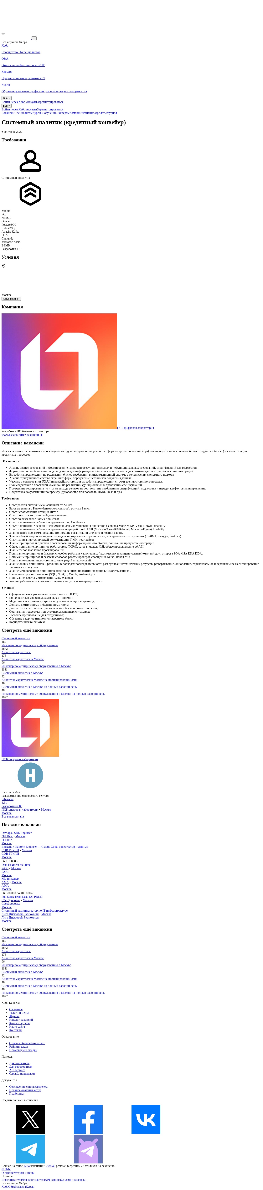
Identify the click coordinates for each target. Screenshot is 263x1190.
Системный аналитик (16, 638)
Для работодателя (20, 1066)
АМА (5, 882)
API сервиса (17, 1070)
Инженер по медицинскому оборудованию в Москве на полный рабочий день (53, 693)
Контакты (15, 1030)
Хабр (5, 1186)
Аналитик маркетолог (16, 652)
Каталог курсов (19, 1023)
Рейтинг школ (18, 1046)
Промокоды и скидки (23, 1050)
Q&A (11, 1186)
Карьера (20, 1186)
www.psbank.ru (11, 434)
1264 (26, 1165)
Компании (76, 112)
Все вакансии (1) (32, 434)
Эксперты (63, 112)
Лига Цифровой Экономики (20, 914)
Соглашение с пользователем (28, 1086)
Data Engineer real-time (16, 864)
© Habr (6, 1169)
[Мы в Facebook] (88, 1132)
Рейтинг (88, 112)
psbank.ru (7, 799)
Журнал (112, 112)
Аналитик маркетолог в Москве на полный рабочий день (39, 679)
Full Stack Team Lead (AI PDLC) (22, 896)
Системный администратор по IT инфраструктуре (35, 910)
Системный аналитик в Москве (22, 673)
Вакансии (8, 112)
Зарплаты (100, 112)
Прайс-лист (16, 1093)
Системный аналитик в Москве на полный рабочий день (39, 686)
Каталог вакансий (21, 1019)
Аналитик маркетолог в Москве (23, 659)
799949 (50, 1165)
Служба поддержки (22, 1073)
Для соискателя (19, 1063)
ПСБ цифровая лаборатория (135, 427)
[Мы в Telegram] (30, 1162)
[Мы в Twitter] (30, 1132)
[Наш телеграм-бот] (88, 1162)
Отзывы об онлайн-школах (27, 1043)
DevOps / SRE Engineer (17, 832)
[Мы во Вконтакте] (146, 1132)
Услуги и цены (19, 1012)
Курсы (30, 1186)
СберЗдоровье (11, 900)
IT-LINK (7, 836)
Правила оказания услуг (25, 1090)
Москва (46, 809)
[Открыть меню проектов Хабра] (3, 33)
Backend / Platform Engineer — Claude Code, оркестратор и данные (45, 846)
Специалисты (23, 112)
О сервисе (16, 1009)
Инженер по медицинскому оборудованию (30, 645)
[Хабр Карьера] (17, 38)
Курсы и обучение (44, 112)
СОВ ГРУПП (10, 850)
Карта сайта (17, 1026)
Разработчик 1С (12, 806)
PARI (5, 868)
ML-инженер (10, 878)
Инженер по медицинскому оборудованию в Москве (36, 666)
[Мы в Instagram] (204, 1132)
